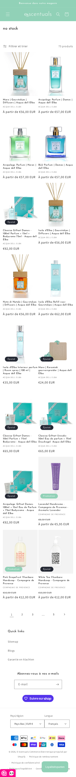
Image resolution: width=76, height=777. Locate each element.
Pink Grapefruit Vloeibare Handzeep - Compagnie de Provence (18, 580)
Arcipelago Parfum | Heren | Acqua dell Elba (19, 166)
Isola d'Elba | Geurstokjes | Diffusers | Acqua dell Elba (54, 232)
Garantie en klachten (21, 659)
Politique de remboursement (43, 756)
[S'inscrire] (57, 684)
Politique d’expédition (20, 768)
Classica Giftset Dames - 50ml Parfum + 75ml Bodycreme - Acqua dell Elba (20, 439)
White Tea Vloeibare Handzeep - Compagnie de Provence (54, 580)
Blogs (11, 650)
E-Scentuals (23, 751)
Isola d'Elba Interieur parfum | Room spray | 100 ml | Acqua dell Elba (20, 370)
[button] (8, 14)
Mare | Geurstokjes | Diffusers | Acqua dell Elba (19, 101)
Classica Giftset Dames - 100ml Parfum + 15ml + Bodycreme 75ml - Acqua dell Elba (20, 235)
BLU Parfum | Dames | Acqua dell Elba (55, 166)
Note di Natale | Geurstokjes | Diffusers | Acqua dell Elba (20, 303)
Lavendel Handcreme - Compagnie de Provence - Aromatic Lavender (53, 507)
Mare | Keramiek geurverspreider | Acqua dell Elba (55, 370)
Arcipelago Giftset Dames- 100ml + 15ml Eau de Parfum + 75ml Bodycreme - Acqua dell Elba (20, 509)
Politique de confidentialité (25, 762)
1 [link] (11, 614)
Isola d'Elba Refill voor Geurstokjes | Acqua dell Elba (55, 303)
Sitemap (13, 641)
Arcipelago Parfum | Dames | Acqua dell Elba (55, 101)
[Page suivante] (64, 614)
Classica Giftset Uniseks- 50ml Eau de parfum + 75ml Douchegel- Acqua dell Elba (54, 439)
